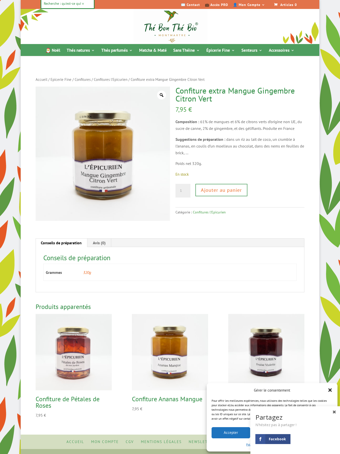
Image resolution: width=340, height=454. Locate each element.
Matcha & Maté (153, 51)
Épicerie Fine (218, 51)
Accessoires (279, 51)
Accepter (231, 432)
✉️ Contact (190, 5)
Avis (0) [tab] (99, 242)
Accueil (41, 79)
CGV (130, 441)
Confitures (83, 79)
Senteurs (249, 51)
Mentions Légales (161, 441)
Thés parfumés (114, 51)
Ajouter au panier (221, 190)
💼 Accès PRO (216, 5)
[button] (330, 390)
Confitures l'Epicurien (110, 79)
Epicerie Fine (61, 79)
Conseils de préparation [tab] (61, 242)
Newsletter (202, 441)
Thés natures (78, 51)
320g (87, 272)
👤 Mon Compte (246, 5)
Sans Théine (184, 51)
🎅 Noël (53, 51)
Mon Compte (105, 441)
